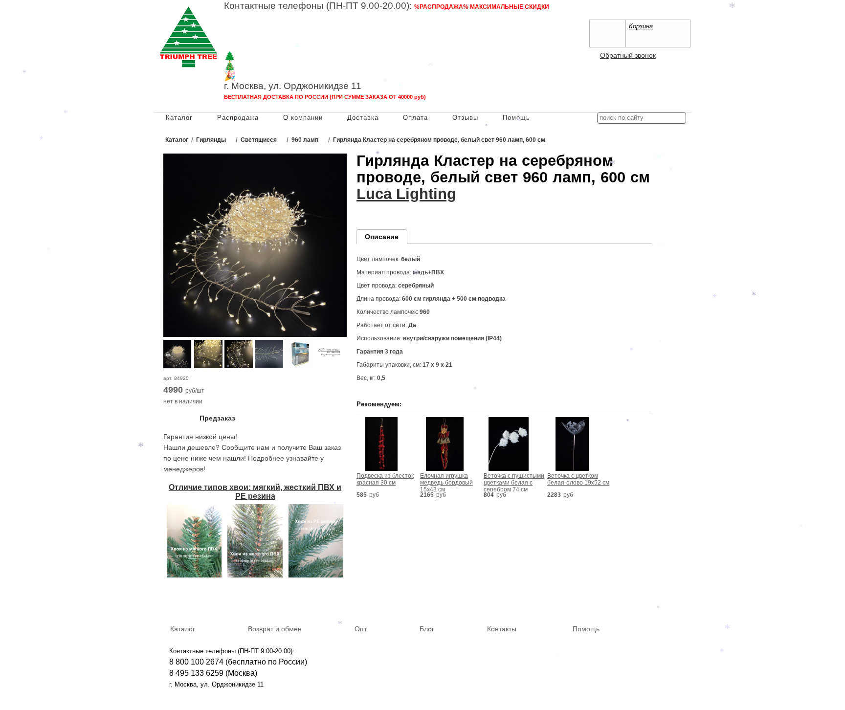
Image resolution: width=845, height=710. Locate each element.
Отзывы (465, 117)
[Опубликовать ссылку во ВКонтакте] (638, 600)
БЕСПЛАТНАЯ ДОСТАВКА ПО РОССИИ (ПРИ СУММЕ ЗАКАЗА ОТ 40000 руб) (325, 97)
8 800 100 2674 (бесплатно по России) (238, 662)
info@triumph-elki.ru (454, 37)
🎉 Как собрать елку (268, 76)
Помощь (516, 117)
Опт (361, 629)
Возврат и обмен (275, 629)
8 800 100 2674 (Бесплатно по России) (293, 17)
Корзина (641, 26)
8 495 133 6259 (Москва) (268, 27)
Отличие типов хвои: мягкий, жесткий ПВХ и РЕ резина (255, 491)
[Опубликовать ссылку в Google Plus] (666, 599)
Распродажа (238, 117)
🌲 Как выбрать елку (269, 56)
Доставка (362, 117)
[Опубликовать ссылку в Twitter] (680, 599)
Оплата (415, 117)
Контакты (501, 629)
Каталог (179, 117)
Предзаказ (217, 418)
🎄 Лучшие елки (259, 66)
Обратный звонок (628, 55)
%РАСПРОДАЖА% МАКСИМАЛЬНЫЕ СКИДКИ (481, 6)
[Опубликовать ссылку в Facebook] (652, 599)
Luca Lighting (406, 193)
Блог (427, 629)
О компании (303, 117)
